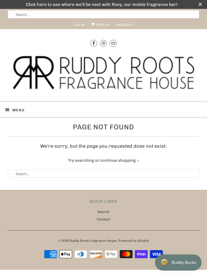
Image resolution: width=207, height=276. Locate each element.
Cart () (102, 25)
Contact (103, 219)
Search (103, 212)
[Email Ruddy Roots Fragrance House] (113, 43)
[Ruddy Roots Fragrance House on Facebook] (93, 43)
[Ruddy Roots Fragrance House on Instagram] (103, 43)
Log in (79, 25)
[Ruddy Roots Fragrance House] (103, 73)
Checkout (125, 25)
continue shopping (118, 160)
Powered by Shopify (133, 241)
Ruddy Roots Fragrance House (93, 241)
